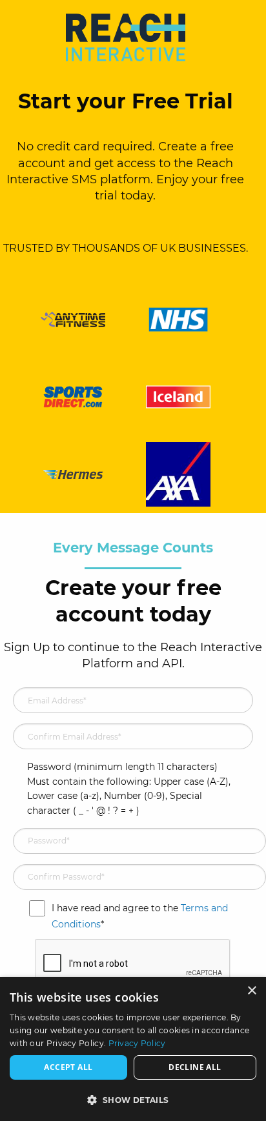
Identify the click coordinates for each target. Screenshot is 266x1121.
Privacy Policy (137, 1043)
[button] (133, 1099)
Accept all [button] (68, 1067)
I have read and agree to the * (140, 914)
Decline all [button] (195, 1067)
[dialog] (133, 1049)
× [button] (251, 991)
